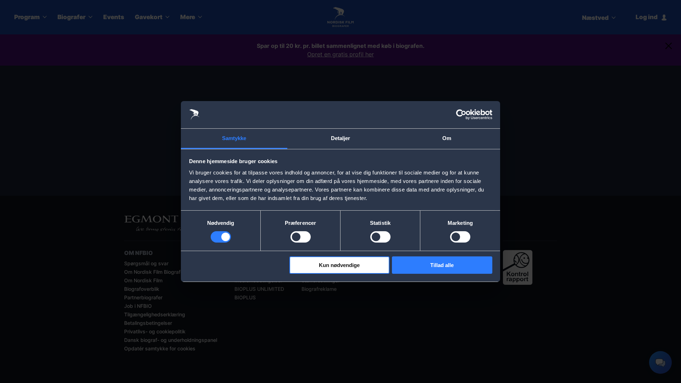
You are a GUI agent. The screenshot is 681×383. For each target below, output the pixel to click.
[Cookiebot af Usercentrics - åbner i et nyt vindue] (461, 114)
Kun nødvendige (339, 265)
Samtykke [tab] (234, 138)
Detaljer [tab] (340, 138)
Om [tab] (446, 138)
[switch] (300, 237)
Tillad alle (442, 265)
